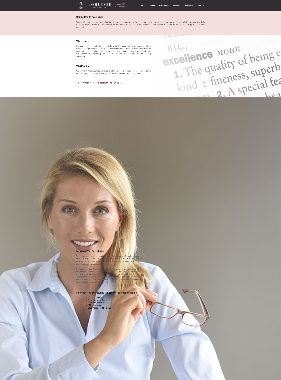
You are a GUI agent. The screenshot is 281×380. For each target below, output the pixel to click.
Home (142, 6)
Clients (152, 6)
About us (176, 6)
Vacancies (189, 6)
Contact (201, 6)
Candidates (164, 6)
